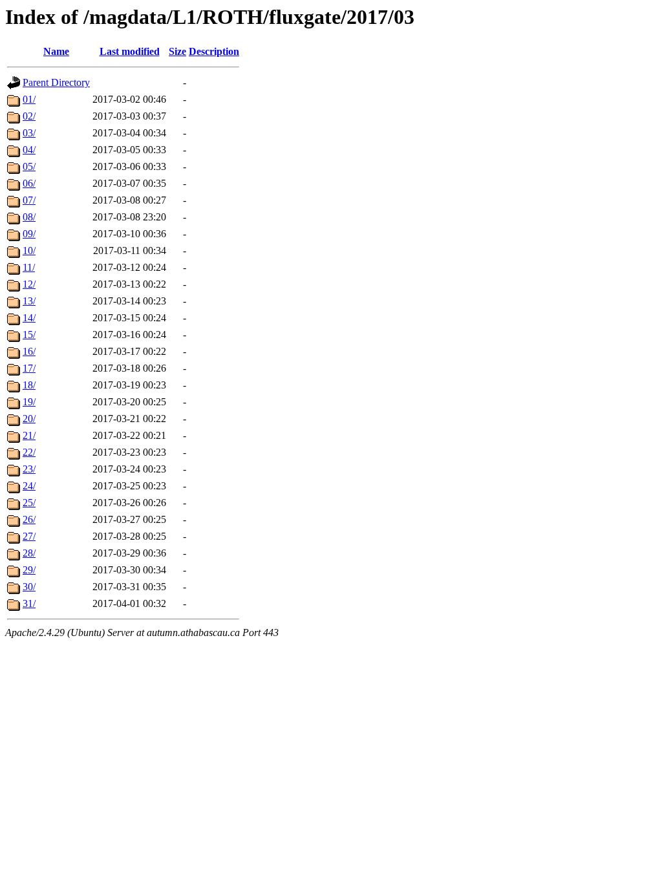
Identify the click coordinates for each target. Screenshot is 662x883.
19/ (29, 401)
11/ (29, 267)
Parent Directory (56, 82)
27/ (29, 536)
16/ (29, 351)
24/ (29, 485)
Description (214, 51)
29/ (29, 569)
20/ (29, 418)
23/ (29, 468)
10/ (29, 250)
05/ (29, 166)
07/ (29, 200)
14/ (29, 317)
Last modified (130, 51)
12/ (29, 284)
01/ (29, 99)
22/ (29, 452)
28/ (29, 553)
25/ (29, 502)
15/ (29, 334)
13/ (29, 300)
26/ (29, 519)
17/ (29, 368)
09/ (29, 233)
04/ (29, 149)
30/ (29, 586)
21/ (29, 435)
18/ (29, 384)
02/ (29, 116)
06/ (29, 183)
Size (177, 51)
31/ (29, 603)
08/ (29, 216)
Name (56, 51)
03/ (29, 132)
